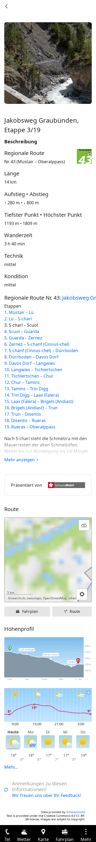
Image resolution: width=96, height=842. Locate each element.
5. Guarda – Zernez (23, 338)
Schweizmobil (75, 812)
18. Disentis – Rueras (25, 420)
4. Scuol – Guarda (21, 331)
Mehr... (11, 767)
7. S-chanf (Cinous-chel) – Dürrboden (41, 350)
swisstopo (34, 598)
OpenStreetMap (55, 598)
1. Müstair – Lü (19, 312)
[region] (48, 560)
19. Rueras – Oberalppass (29, 427)
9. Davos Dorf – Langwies (29, 363)
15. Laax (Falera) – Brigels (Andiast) (38, 401)
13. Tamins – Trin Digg (26, 389)
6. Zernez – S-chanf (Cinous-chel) (36, 344)
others (73, 598)
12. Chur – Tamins (22, 382)
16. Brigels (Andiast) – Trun (31, 408)
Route (75, 611)
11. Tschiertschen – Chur (28, 376)
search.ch (18, 598)
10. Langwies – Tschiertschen (33, 370)
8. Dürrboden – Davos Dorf (31, 357)
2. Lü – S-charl (18, 319)
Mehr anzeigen (19, 460)
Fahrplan (30, 611)
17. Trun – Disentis (22, 414)
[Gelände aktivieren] (84, 525)
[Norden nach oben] (67, 594)
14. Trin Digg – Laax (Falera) (31, 395)
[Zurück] (6, 6)
